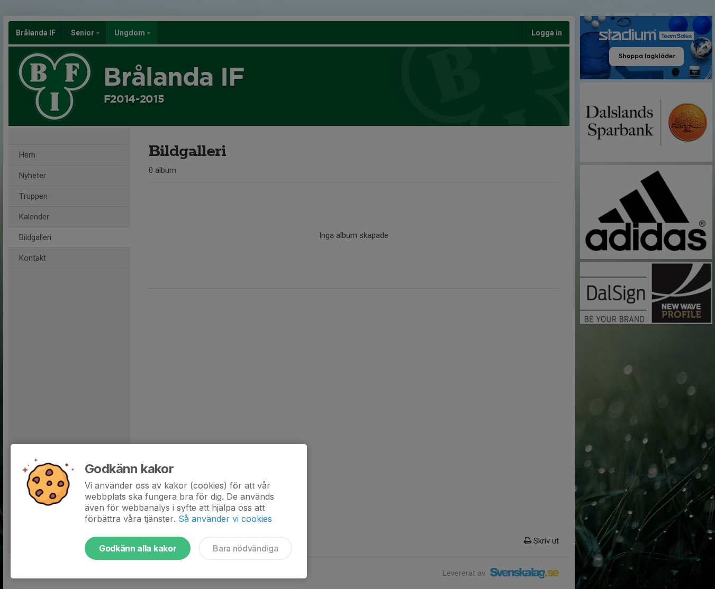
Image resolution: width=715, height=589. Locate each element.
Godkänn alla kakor (137, 548)
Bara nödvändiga (245, 548)
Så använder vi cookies (225, 518)
